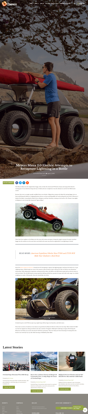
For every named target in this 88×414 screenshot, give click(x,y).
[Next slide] (77, 224)
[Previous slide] (17, 224)
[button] (31, 4)
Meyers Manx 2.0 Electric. (26, 276)
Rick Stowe (10, 387)
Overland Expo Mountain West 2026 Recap (15, 383)
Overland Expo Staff (40, 390)
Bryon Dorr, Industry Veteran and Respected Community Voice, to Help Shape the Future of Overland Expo (44, 385)
